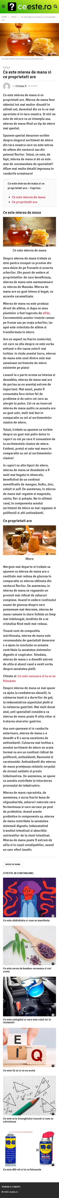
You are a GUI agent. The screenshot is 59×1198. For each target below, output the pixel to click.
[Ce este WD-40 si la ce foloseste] (29, 1146)
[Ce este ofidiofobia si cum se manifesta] (29, 897)
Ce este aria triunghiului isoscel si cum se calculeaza (28, 1120)
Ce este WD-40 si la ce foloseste (22, 1169)
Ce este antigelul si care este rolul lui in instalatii (27, 1021)
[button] (3, 7)
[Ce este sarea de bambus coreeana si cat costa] (29, 945)
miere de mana (12, 864)
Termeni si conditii (11, 1187)
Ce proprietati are (24, 202)
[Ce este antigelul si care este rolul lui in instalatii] (29, 996)
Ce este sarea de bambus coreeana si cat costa (27, 970)
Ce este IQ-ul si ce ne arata (19, 1070)
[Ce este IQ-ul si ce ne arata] (29, 1047)
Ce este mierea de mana (28, 197)
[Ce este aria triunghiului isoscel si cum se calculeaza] (29, 1095)
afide (46, 313)
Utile (6, 67)
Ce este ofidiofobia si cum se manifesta (26, 920)
